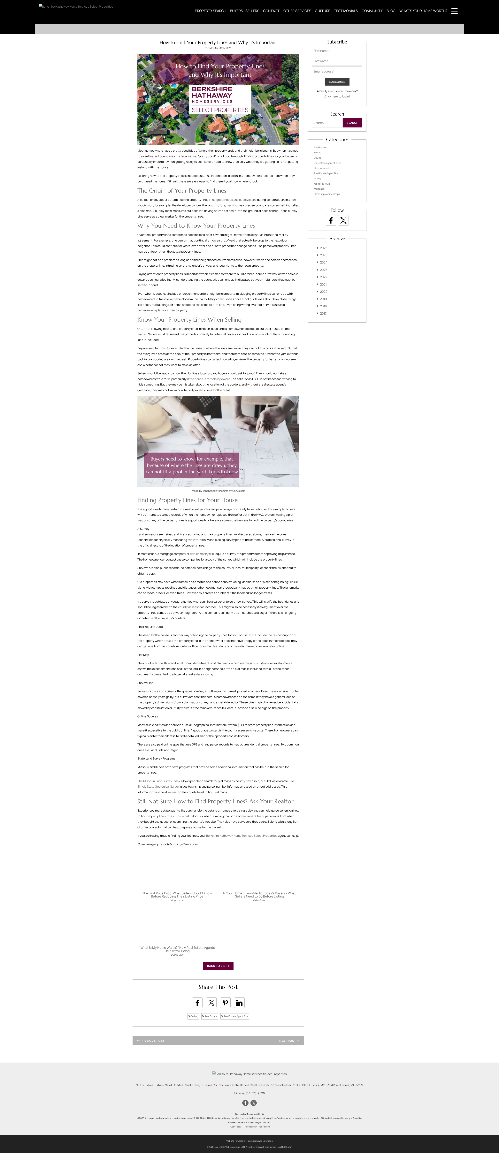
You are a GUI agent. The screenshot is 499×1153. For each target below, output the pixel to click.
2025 (323, 255)
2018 (323, 306)
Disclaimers (270, 1146)
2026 (323, 248)
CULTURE (322, 10)
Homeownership (322, 168)
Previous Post (152, 1040)
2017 (323, 313)
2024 (323, 262)
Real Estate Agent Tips (235, 1016)
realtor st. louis (322, 183)
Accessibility (251, 1126)
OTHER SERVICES (297, 10)
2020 (323, 291)
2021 (323, 284)
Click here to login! (337, 96)
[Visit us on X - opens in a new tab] (343, 220)
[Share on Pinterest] (225, 1002)
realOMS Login (285, 1146)
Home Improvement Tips (327, 194)
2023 (323, 270)
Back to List (217, 966)
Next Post (288, 1040)
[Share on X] (211, 1002)
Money (317, 178)
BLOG (391, 10)
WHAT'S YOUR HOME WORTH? (423, 10)
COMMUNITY (372, 10)
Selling (194, 1016)
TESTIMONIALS (346, 10)
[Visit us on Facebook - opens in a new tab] (331, 220)
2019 (323, 299)
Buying (317, 157)
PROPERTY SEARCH (210, 10)
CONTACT (271, 10)
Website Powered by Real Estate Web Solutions (249, 1140)
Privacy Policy (235, 1126)
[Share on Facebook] (197, 1002)
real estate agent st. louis (327, 163)
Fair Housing (264, 1126)
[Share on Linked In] (239, 1002)
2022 (323, 277)
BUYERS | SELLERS (244, 10)
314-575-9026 (255, 1093)
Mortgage (319, 188)
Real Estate (210, 1016)
